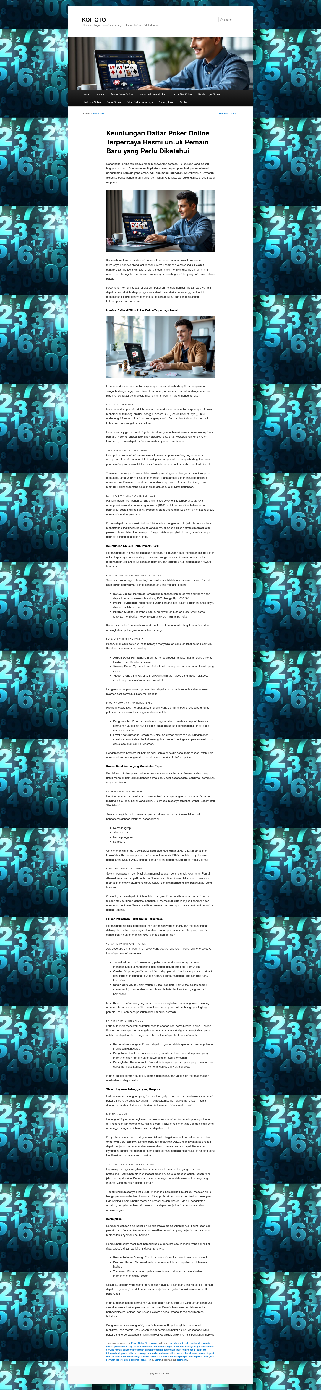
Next (235, 113)
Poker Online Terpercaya (140, 102)
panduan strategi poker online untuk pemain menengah (143, 1346)
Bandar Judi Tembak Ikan (152, 94)
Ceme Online (114, 102)
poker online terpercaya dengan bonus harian (145, 1353)
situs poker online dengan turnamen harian (137, 1356)
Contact (184, 102)
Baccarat (100, 94)
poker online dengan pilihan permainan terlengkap (149, 1349)
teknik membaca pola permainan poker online (185, 1356)
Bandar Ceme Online (121, 94)
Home (86, 94)
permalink (182, 1359)
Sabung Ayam (166, 102)
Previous (222, 113)
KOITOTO (94, 19)
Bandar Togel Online (209, 94)
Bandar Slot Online (182, 94)
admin (158, 1359)
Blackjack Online (92, 102)
